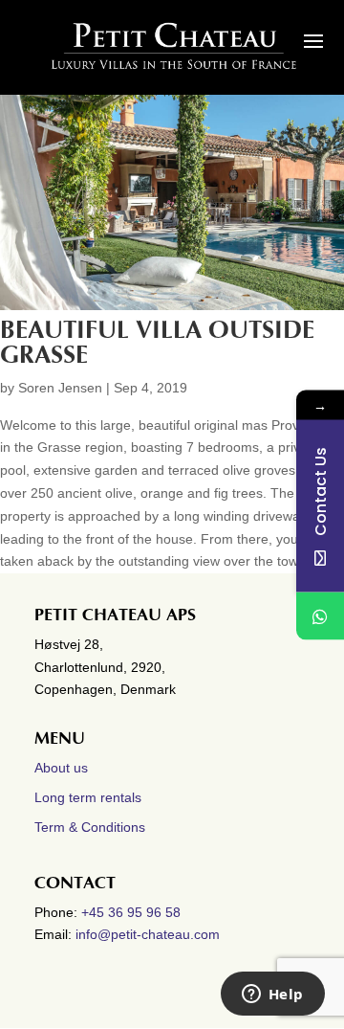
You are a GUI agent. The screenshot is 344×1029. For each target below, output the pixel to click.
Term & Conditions (89, 827)
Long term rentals (87, 797)
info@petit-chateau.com (147, 934)
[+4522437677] (320, 615)
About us (61, 767)
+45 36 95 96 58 (132, 912)
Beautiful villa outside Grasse (157, 342)
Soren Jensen (60, 387)
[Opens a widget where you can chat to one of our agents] (272, 995)
